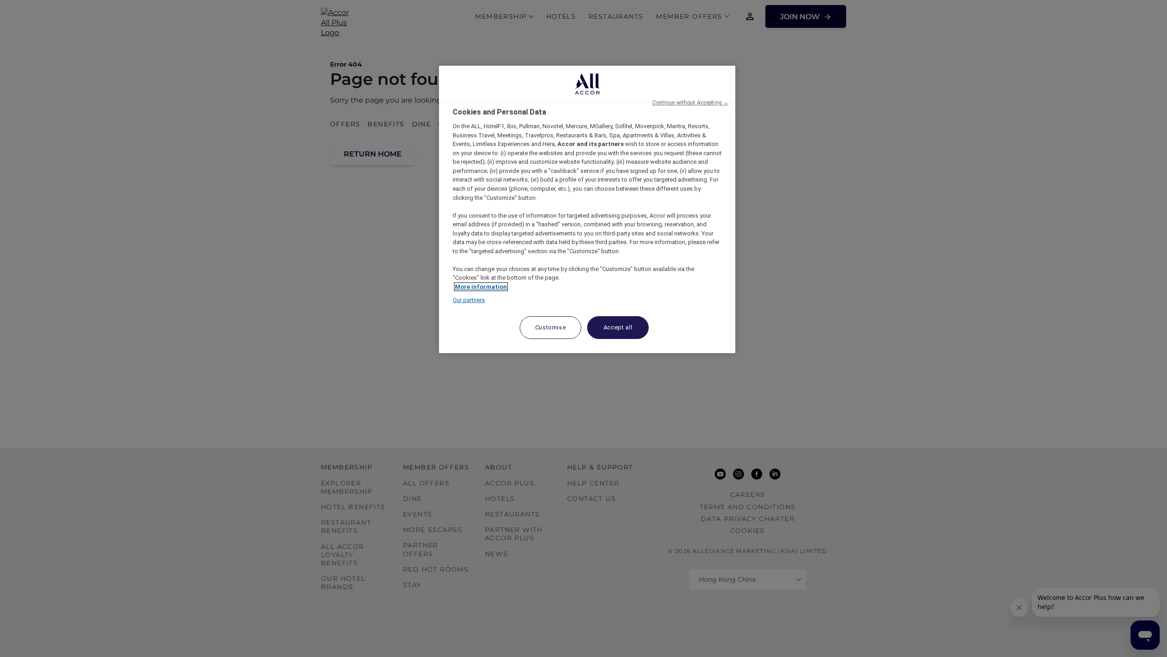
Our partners (469, 300)
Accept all (618, 327)
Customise (550, 327)
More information (481, 286)
